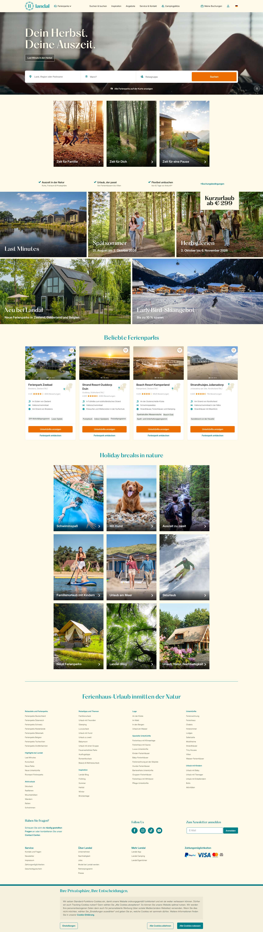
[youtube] (159, 832)
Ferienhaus (190, 720)
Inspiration (116, 6)
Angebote (130, 6)
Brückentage (84, 796)
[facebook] (135, 832)
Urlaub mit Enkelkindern (196, 779)
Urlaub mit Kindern (194, 765)
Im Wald (135, 720)
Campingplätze (172, 6)
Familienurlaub (85, 716)
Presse (81, 873)
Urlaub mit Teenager (194, 774)
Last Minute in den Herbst (39, 57)
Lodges (189, 733)
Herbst (81, 787)
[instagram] (143, 832)
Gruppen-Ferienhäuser (141, 774)
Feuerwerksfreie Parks (88, 750)
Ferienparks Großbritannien (36, 746)
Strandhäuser (191, 746)
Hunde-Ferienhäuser (141, 766)
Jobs (80, 860)
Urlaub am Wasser (139, 729)
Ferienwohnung (192, 716)
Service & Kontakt (148, 6)
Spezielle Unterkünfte (141, 736)
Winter (81, 791)
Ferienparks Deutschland (35, 716)
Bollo (188, 783)
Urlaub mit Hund (85, 733)
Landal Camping (138, 856)
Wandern (28, 799)
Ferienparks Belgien (33, 737)
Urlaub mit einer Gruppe (89, 746)
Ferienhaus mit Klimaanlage (143, 740)
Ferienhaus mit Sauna (141, 745)
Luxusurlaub (84, 729)
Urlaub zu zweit (85, 737)
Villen (188, 754)
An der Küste (137, 716)
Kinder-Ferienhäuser (141, 753)
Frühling (82, 779)
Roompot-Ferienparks (34, 774)
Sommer (82, 783)
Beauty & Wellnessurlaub (89, 763)
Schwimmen (30, 807)
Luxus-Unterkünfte (140, 749)
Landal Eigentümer (139, 860)
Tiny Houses (191, 750)
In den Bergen (138, 724)
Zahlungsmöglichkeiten (34, 864)
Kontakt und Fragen (33, 852)
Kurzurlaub (29, 762)
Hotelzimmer (191, 729)
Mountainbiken (31, 795)
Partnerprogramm (85, 869)
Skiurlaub (29, 786)
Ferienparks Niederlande (35, 729)
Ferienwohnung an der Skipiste (145, 762)
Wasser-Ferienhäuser (195, 758)
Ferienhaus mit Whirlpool (142, 779)
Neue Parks (29, 766)
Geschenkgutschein (33, 869)
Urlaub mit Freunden (87, 720)
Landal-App (136, 852)
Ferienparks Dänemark (34, 733)
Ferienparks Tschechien (35, 741)
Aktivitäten (190, 787)
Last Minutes (30, 757)
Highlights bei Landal (34, 753)
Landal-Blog (84, 774)
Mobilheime (191, 741)
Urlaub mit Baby (192, 770)
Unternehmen (84, 852)
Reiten (27, 803)
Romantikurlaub (85, 758)
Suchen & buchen (98, 6)
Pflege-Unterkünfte (140, 783)
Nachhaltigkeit (84, 856)
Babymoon (83, 741)
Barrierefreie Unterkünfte (142, 770)
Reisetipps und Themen (89, 711)
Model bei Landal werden (88, 864)
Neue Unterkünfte (32, 770)
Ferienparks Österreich (34, 720)
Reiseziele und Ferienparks (36, 711)
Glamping (83, 724)
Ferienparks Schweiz (33, 724)
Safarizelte (190, 737)
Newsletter (29, 856)
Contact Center (32, 835)
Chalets (189, 724)
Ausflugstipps (84, 754)
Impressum (29, 860)
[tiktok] (151, 832)
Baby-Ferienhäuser (140, 757)
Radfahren (29, 790)
